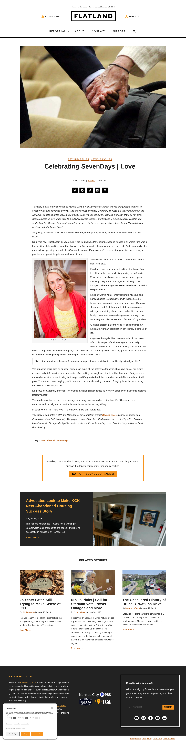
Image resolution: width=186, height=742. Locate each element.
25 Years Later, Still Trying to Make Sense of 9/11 (40, 604)
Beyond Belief (78, 159)
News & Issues (101, 159)
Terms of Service (169, 739)
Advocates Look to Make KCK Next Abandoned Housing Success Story (53, 505)
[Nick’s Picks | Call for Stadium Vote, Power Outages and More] (93, 582)
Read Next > (32, 537)
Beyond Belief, (109, 415)
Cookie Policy (157, 739)
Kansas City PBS (28, 682)
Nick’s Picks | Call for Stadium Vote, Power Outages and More (89, 604)
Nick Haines (79, 612)
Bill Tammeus (29, 612)
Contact (98, 31)
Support (118, 31)
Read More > (25, 630)
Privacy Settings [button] (135, 739)
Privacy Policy (146, 739)
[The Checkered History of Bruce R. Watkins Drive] (144, 582)
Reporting (57, 31)
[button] (68, 31)
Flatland (91, 180)
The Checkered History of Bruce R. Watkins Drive (144, 602)
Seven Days (62, 440)
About (79, 31)
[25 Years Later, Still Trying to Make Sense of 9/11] (42, 582)
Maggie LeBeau (132, 608)
